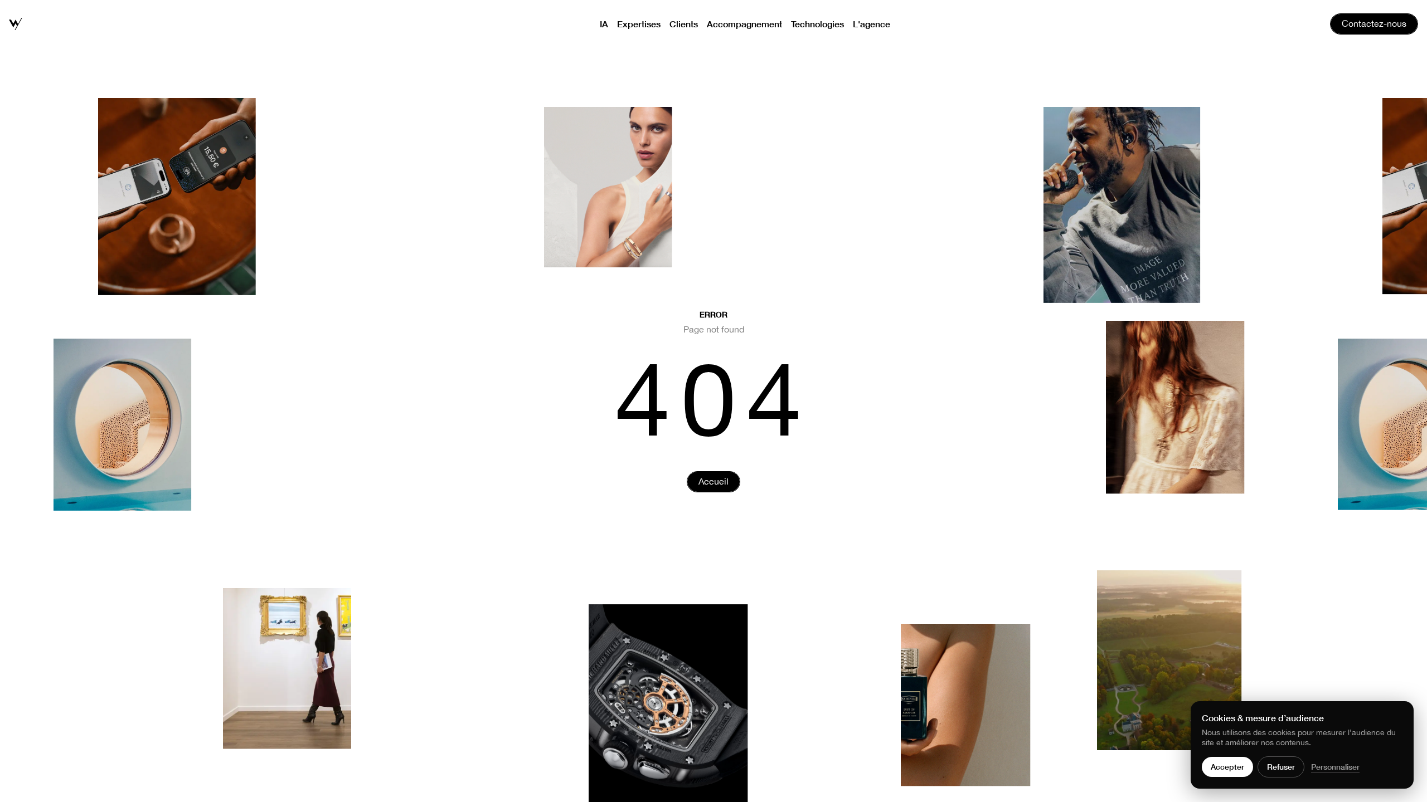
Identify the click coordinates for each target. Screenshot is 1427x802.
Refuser (1281, 766)
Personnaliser (1335, 766)
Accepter (1227, 766)
